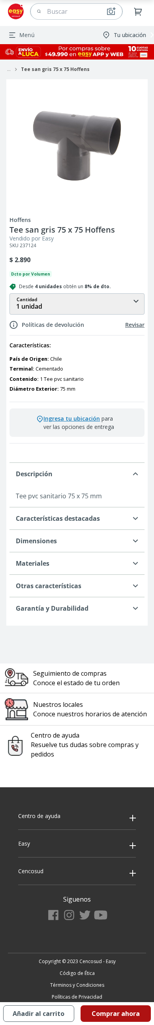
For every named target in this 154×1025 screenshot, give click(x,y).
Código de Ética (77, 973)
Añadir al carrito (38, 1013)
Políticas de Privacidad (77, 996)
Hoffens (20, 220)
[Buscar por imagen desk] (111, 11)
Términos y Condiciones (77, 985)
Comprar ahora (116, 1013)
